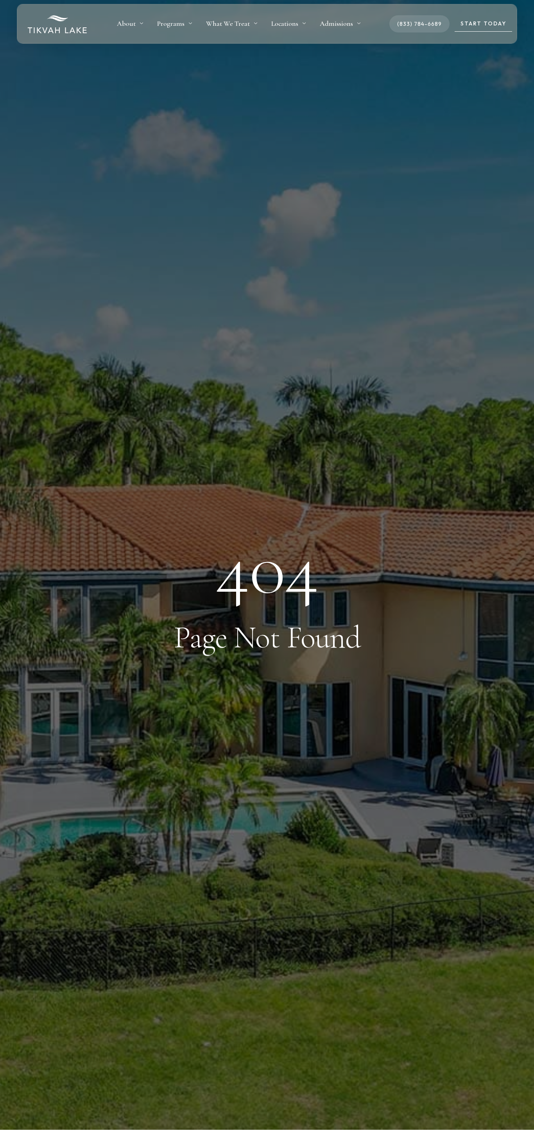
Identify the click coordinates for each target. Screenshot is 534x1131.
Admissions (336, 23)
